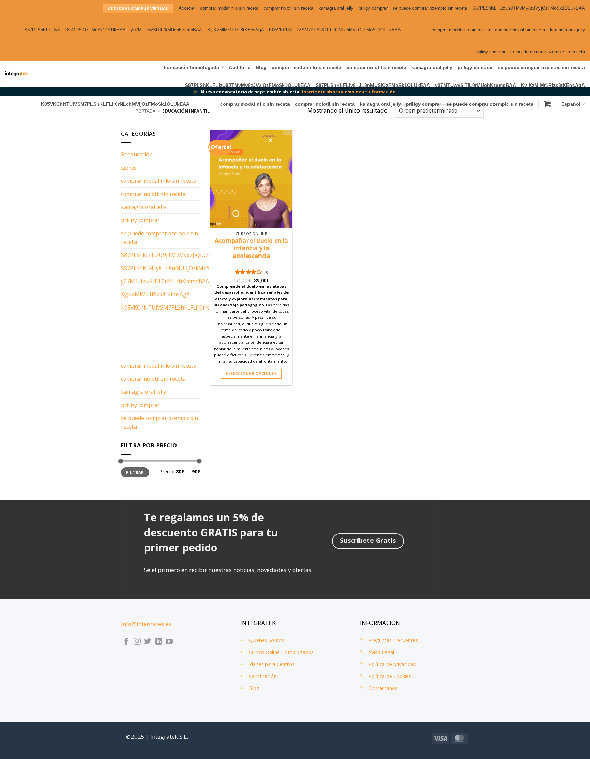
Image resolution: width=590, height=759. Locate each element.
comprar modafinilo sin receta (229, 8)
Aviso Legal (381, 652)
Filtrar (135, 472)
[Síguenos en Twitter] (147, 642)
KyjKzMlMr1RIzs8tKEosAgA (235, 30)
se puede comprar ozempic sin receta (430, 8)
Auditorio (240, 67)
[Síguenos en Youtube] (169, 642)
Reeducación (137, 154)
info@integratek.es (146, 624)
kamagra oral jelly (336, 8)
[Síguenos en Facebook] (126, 642)
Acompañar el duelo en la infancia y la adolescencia (251, 248)
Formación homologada (191, 67)
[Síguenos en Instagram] (137, 642)
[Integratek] (16, 74)
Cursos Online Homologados (281, 652)
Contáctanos (382, 688)
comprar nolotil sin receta (288, 8)
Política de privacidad (392, 664)
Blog (261, 67)
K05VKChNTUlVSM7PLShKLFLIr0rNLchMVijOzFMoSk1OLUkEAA (335, 30)
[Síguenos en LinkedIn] (158, 642)
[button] (187, 8)
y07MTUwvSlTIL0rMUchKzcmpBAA (166, 30)
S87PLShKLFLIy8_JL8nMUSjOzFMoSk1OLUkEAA (75, 30)
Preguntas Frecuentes (393, 640)
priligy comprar (373, 8)
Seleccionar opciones (251, 373)
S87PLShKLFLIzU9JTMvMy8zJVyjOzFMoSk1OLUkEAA (528, 8)
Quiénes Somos (266, 640)
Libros (129, 167)
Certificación (263, 676)
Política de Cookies (389, 676)
